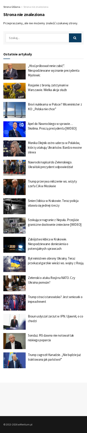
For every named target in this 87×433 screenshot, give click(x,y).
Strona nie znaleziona (35, 6)
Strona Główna (11, 6)
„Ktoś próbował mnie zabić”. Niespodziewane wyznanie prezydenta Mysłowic (53, 70)
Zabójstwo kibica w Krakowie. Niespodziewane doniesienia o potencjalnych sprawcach (48, 244)
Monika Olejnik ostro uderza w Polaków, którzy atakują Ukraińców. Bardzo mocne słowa (55, 147)
